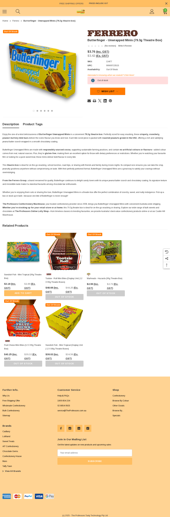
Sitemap (6, 415)
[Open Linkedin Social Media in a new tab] (78, 428)
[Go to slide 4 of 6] (44, 111)
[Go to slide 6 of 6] (52, 111)
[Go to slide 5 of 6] (48, 111)
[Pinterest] (110, 101)
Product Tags (32, 124)
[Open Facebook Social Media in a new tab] (60, 428)
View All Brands (12, 471)
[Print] (94, 101)
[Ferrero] (112, 33)
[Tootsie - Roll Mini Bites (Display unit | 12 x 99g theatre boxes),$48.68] (64, 252)
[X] (99, 101)
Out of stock (23, 363)
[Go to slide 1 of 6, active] (34, 111)
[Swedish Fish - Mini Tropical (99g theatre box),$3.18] (23, 252)
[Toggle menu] (4, 11)
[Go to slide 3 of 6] (41, 111)
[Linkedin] (105, 101)
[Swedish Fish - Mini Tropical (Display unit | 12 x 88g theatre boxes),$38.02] (64, 322)
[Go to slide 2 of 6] (37, 111)
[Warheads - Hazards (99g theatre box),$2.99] (106, 252)
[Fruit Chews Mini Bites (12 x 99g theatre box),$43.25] (23, 318)
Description (10, 124)
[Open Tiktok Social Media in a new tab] (87, 428)
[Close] (166, 3)
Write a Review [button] (125, 46)
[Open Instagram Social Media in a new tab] (69, 428)
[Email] (89, 101)
